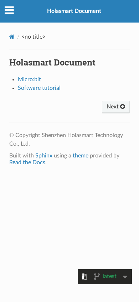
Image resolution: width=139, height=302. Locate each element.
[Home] (12, 37)
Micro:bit (29, 79)
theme (80, 156)
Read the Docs (27, 162)
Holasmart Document (74, 11)
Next (113, 106)
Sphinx (43, 156)
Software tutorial (39, 88)
